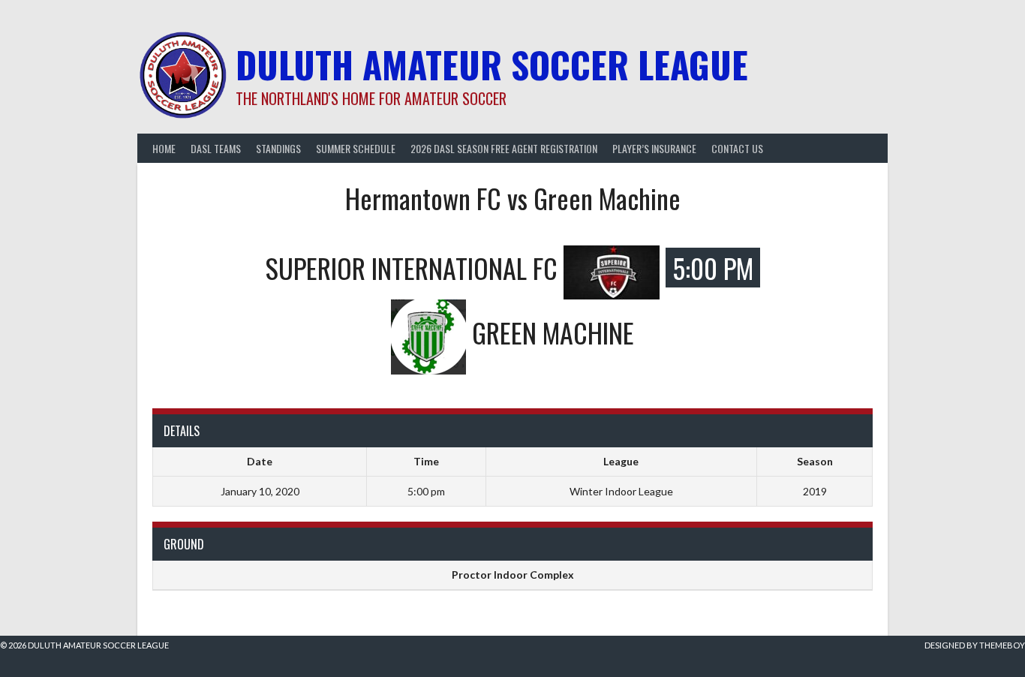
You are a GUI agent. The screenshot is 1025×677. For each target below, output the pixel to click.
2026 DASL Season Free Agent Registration (503, 148)
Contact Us (737, 148)
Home (164, 148)
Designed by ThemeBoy (974, 645)
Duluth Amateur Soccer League (492, 64)
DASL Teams (216, 148)
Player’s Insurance (654, 148)
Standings (278, 148)
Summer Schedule (355, 148)
